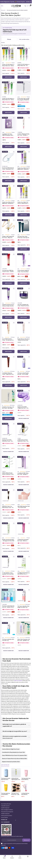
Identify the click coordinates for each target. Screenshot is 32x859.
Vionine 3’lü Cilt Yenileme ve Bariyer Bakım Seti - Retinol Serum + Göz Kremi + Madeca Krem (8, 99)
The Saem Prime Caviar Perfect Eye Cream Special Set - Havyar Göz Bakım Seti (23, 237)
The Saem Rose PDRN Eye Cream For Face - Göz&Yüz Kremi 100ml (8, 271)
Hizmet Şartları (4, 849)
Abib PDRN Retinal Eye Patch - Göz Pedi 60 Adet (23, 507)
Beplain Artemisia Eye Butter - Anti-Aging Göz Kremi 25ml (8, 540)
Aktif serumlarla (18, 680)
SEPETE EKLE (8, 77)
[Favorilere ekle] (14, 48)
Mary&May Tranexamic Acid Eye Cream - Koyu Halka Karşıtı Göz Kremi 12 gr (8, 407)
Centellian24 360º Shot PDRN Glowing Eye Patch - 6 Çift (8, 135)
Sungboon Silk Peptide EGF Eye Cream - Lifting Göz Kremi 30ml (8, 237)
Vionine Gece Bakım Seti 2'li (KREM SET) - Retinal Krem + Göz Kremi (8, 203)
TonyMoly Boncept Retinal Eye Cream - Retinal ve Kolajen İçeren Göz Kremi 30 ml (22, 540)
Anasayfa (3, 10)
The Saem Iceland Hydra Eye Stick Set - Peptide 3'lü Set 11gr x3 (8, 606)
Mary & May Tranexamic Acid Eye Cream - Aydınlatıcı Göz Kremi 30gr (23, 640)
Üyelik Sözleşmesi (5, 839)
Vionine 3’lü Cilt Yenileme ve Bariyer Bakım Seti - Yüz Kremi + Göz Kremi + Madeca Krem (23, 65)
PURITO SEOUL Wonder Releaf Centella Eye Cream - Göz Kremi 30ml (8, 473)
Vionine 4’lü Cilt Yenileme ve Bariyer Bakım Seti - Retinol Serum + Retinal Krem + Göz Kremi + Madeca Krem (8, 65)
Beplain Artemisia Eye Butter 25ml (11, 794)
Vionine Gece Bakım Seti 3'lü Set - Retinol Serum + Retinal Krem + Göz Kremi (22, 203)
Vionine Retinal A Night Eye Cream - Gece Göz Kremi (23, 271)
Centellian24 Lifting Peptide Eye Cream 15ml (13, 784)
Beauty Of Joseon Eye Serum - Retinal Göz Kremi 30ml (23, 339)
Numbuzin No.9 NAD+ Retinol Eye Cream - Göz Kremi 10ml (7, 440)
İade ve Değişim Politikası (7, 841)
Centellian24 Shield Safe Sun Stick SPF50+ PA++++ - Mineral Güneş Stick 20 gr (23, 573)
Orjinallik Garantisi (5, 837)
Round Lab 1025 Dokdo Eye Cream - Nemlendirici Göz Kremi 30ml (8, 168)
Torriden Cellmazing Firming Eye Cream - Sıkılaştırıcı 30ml (23, 134)
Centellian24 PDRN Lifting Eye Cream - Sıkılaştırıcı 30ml (22, 474)
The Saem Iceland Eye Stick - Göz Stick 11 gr (8, 640)
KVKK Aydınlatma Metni (6, 847)
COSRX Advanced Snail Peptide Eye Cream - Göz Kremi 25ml (22, 440)
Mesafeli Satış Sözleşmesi (7, 843)
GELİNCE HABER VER (23, 418)
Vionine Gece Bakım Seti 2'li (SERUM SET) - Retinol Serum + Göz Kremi (23, 169)
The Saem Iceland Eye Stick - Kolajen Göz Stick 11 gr (23, 607)
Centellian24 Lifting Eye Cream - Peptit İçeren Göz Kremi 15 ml (7, 374)
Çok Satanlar (5, 797)
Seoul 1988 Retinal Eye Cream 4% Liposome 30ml (14, 787)
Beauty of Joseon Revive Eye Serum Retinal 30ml (14, 791)
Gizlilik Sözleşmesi (5, 845)
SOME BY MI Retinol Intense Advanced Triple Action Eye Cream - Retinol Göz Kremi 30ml (8, 305)
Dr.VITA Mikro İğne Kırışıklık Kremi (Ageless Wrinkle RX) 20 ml (23, 99)
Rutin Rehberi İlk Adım (6, 835)
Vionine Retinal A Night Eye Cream (10, 781)
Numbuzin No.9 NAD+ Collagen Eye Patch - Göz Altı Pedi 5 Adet (22, 407)
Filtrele (9, 39)
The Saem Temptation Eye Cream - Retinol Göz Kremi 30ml (23, 305)
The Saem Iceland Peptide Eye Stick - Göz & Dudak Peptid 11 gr (23, 374)
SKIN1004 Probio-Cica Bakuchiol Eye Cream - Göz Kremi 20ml (8, 507)
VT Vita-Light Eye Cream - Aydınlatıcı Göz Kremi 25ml (8, 573)
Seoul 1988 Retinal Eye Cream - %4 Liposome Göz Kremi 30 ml (8, 339)
